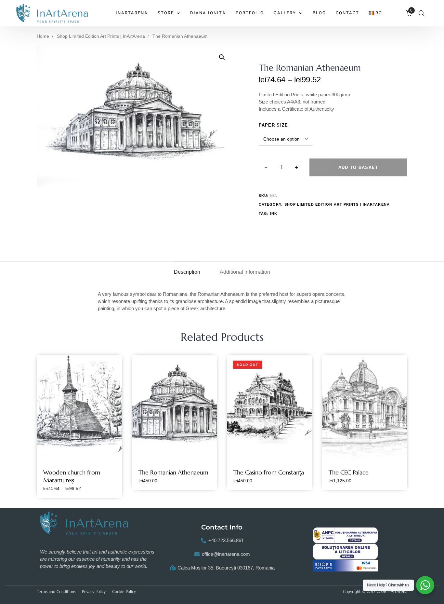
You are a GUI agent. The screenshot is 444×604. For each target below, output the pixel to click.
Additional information (245, 272)
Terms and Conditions (56, 591)
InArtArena (132, 13)
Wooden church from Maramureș (71, 476)
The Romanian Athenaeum (173, 472)
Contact (347, 13)
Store (166, 13)
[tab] (187, 272)
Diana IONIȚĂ (208, 13)
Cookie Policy (124, 591)
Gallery (285, 13)
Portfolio (250, 13)
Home (43, 36)
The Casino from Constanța (268, 472)
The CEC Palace (349, 472)
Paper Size (273, 125)
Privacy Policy (94, 591)
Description (187, 272)
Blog (319, 13)
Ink (273, 213)
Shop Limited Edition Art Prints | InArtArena (101, 36)
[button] (421, 13)
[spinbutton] (281, 167)
